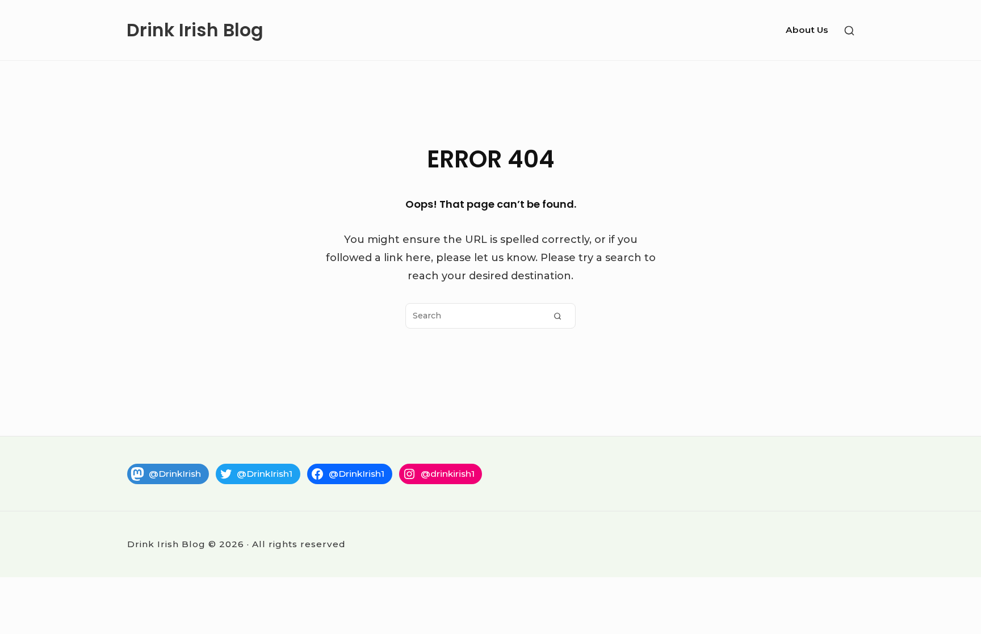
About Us (807, 29)
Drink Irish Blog (195, 30)
